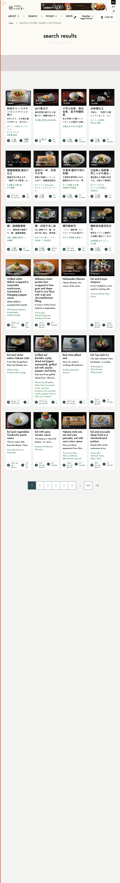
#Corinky (11, 449)
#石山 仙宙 (95, 122)
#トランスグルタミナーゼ (46, 189)
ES (113, 6)
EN (113, 2)
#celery (66, 369)
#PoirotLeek (96, 369)
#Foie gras (40, 312)
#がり (65, 237)
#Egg (23, 372)
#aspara (39, 446)
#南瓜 (65, 126)
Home (11, 22)
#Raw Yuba (95, 458)
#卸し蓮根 (12, 237)
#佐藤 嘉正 (12, 135)
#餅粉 (10, 240)
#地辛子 (94, 190)
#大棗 (10, 185)
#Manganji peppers (16, 309)
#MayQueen (96, 372)
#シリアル (39, 185)
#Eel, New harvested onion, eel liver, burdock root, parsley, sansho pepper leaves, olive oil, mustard (45, 391)
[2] (97, 485)
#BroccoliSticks (70, 455)
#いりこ (94, 120)
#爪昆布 (79, 126)
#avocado (95, 452)
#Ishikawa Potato (43, 318)
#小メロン (103, 240)
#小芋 (71, 126)
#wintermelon (13, 372)
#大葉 (75, 185)
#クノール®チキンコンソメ (18, 128)
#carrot (93, 293)
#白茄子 (47, 240)
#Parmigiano (96, 366)
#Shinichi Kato (97, 455)
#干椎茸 (11, 187)
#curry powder (70, 452)
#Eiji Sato (11, 452)
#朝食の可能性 (69, 187)
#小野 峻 (17, 185)
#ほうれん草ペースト (45, 237)
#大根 (37, 120)
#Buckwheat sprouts (72, 458)
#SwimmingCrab (42, 315)
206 (88, 485)
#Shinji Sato (103, 293)
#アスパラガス (97, 185)
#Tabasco (48, 446)
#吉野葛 (94, 240)
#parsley (74, 369)
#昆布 (44, 120)
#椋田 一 (21, 237)
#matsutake (12, 312)
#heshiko (49, 382)
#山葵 (93, 243)
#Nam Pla (39, 382)
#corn (93, 296)
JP (114, 11)
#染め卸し (52, 120)
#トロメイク (13, 132)
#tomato (49, 185)
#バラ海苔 (67, 185)
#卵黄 (71, 237)
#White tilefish (13, 315)
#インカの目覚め (98, 187)
